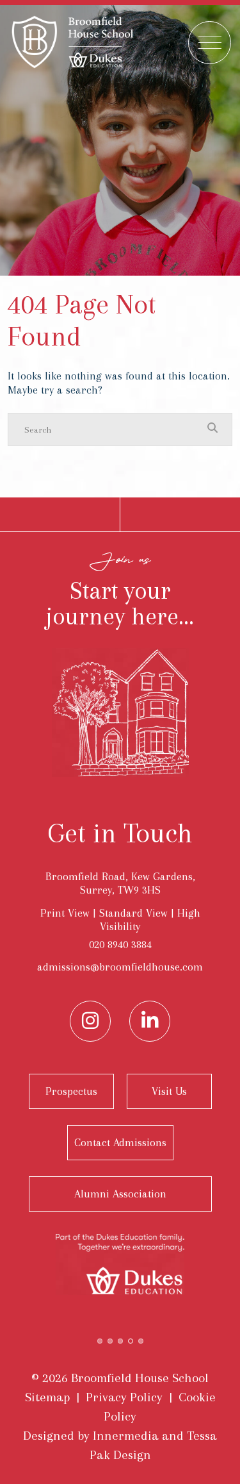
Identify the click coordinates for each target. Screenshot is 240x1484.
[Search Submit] (212, 429)
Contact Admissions (120, 1142)
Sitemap (47, 1397)
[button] (99, 1339)
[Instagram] (90, 1021)
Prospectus (71, 1091)
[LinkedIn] (149, 1021)
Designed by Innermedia (91, 1435)
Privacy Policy (124, 1397)
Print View (65, 912)
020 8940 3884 (120, 944)
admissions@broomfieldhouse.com (120, 966)
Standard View (133, 912)
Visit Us (169, 1091)
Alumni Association (120, 1193)
